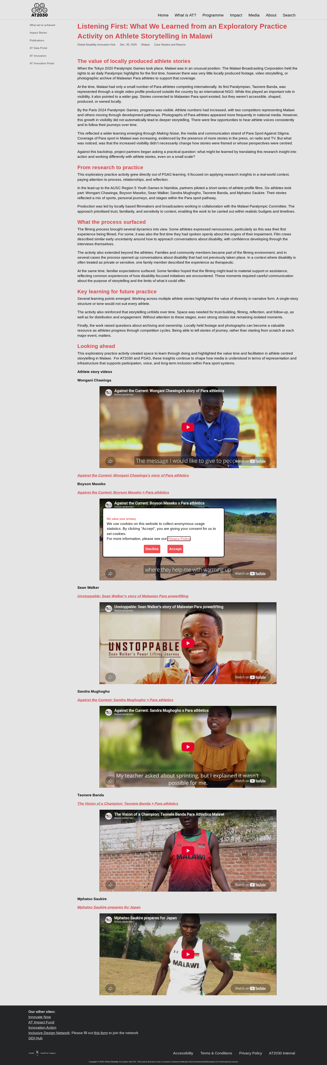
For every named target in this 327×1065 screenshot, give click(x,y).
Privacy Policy (178, 539)
